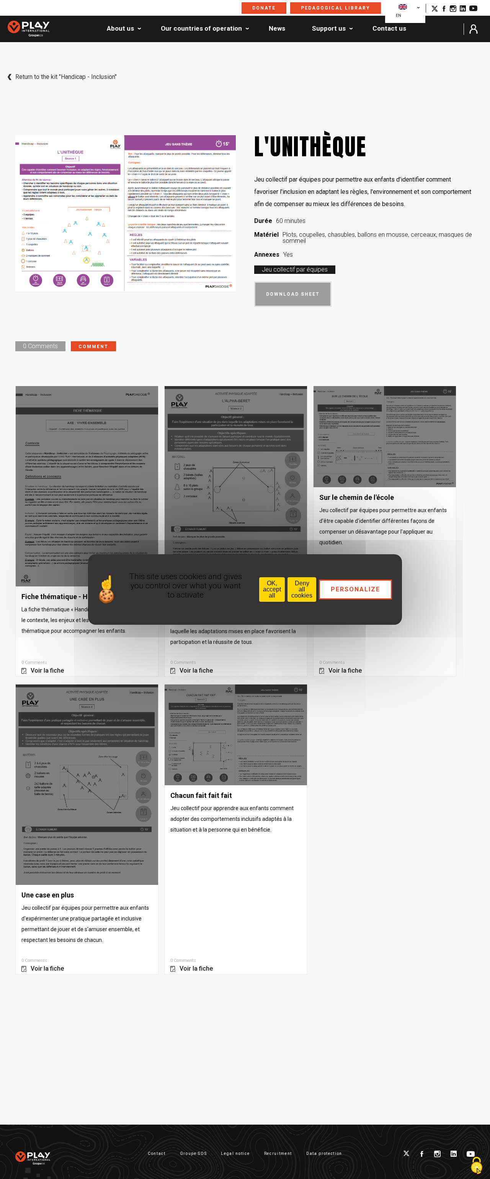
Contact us (389, 28)
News (277, 28)
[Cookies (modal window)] (476, 1166)
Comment (93, 346)
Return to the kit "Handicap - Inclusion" (66, 77)
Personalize (355, 589)
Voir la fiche (47, 670)
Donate (264, 8)
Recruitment (278, 1153)
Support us (329, 28)
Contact (157, 1153)
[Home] (28, 29)
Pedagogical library (335, 8)
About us (120, 28)
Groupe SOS (193, 1153)
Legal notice (235, 1153)
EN (398, 15)
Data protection (324, 1153)
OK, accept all (272, 589)
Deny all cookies (301, 589)
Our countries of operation (201, 28)
